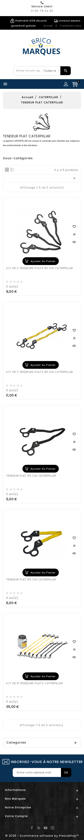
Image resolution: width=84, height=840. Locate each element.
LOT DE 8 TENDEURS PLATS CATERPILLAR (34, 683)
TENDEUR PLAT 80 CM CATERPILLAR (31, 579)
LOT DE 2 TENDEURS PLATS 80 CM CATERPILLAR (39, 372)
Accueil (48, 25)
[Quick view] (74, 242)
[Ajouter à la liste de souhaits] (74, 226)
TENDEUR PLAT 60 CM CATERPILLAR (31, 476)
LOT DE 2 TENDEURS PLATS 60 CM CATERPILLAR (39, 268)
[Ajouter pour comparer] (74, 234)
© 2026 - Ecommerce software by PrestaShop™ (42, 836)
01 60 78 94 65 (42, 11)
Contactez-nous (70, 25)
